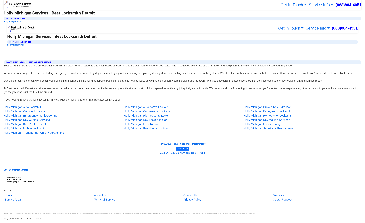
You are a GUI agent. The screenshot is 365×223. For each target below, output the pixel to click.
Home (8, 195)
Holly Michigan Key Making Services (267, 119)
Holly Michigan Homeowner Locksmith (268, 115)
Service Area (13, 199)
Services (278, 195)
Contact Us (190, 195)
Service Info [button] (319, 5)
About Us (100, 195)
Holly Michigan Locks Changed (263, 124)
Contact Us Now (182, 148)
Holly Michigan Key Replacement (25, 124)
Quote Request (282, 199)
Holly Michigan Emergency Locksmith (267, 111)
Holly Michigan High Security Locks (146, 115)
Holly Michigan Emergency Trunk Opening (30, 115)
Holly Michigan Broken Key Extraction (268, 107)
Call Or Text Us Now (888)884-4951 (182, 152)
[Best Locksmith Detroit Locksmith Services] (18, 5)
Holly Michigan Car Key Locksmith (25, 111)
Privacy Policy (192, 199)
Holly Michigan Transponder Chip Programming (34, 132)
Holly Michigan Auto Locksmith (23, 107)
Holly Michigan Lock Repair (141, 124)
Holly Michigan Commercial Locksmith (148, 111)
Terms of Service (104, 199)
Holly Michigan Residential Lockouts (147, 128)
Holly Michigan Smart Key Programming (269, 128)
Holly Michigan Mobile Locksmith (24, 128)
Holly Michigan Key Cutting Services (27, 119)
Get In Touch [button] (291, 5)
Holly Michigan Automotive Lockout (146, 107)
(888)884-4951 (348, 5)
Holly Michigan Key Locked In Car (145, 119)
